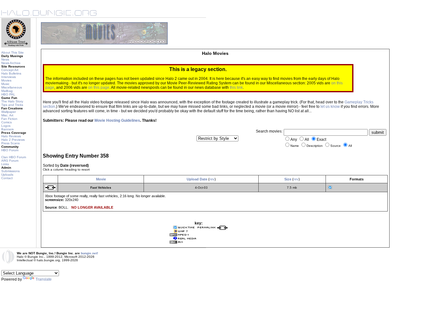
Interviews (8, 77)
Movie (101, 179)
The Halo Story (12, 101)
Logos (5, 125)
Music (5, 84)
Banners (7, 129)
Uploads (7, 174)
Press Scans (10, 143)
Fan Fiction (9, 118)
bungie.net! (89, 253)
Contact (7, 178)
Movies (6, 80)
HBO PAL (8, 94)
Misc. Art (7, 115)
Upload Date (197, 179)
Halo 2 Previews (13, 139)
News (5, 59)
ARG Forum (9, 160)
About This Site (12, 52)
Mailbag (7, 91)
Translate (44, 279)
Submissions (10, 171)
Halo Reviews (11, 136)
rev (212, 179)
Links (5, 164)
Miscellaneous (11, 87)
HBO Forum (9, 150)
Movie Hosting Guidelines (117, 120)
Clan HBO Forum (13, 157)
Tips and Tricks (12, 105)
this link (236, 87)
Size (287, 179)
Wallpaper (8, 112)
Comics (6, 122)
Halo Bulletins (11, 73)
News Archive (11, 63)
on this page (98, 87)
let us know (330, 106)
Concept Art (9, 70)
